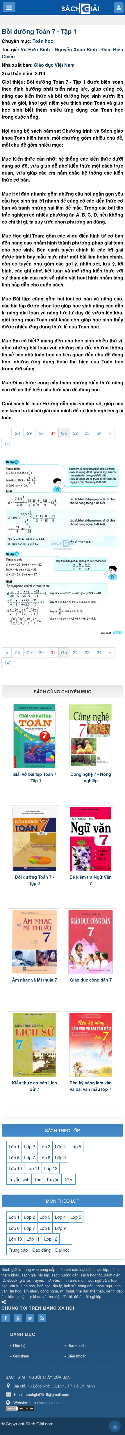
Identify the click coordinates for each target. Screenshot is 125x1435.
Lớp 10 (15, 1168)
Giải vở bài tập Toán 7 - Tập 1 (34, 777)
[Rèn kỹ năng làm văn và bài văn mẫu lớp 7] (90, 1045)
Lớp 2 (29, 1146)
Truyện (52, 1179)
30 (41, 433)
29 (29, 433)
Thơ (38, 1179)
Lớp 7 (29, 1157)
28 (17, 433)
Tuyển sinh (19, 1179)
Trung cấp (18, 1250)
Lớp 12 (50, 1168)
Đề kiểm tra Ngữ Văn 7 (90, 880)
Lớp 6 (14, 1157)
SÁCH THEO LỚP (62, 1130)
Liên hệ (19, 1345)
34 (99, 433)
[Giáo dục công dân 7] (90, 942)
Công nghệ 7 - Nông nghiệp (90, 777)
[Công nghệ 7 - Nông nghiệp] (90, 736)
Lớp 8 (45, 1157)
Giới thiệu (21, 1356)
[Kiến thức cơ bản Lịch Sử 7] (34, 1045)
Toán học (43, 41)
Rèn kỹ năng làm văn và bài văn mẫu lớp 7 (90, 1086)
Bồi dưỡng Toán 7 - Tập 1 (39, 31)
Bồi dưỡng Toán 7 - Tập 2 (34, 880)
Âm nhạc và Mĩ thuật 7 (34, 980)
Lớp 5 (75, 1146)
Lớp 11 (33, 1168)
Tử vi (68, 1179)
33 (87, 433)
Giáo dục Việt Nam (54, 64)
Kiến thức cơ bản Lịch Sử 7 (34, 1086)
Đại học (62, 1250)
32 (75, 433)
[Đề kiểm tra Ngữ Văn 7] (90, 839)
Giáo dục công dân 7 (91, 980)
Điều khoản (76, 1356)
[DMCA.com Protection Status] (21, 1408)
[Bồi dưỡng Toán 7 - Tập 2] (34, 839)
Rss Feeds (76, 1345)
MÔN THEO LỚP (62, 1201)
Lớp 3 (45, 1146)
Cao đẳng (41, 1250)
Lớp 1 (14, 1146)
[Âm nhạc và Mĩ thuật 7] (34, 942)
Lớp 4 (60, 1146)
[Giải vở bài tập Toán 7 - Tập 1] (34, 736)
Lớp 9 (60, 1157)
